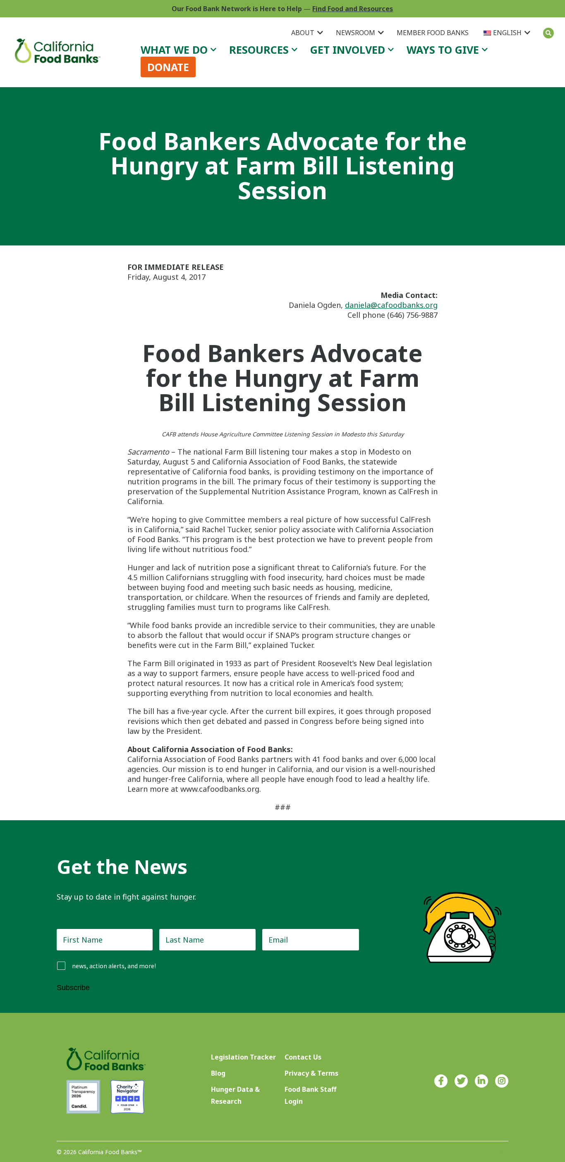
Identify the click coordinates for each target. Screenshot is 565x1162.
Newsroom (355, 32)
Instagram (501, 1081)
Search (548, 33)
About (302, 32)
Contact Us (303, 1057)
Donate (168, 67)
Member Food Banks (433, 32)
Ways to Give (443, 50)
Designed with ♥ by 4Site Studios (462, 1152)
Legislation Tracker (243, 1057)
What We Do (174, 50)
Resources (259, 50)
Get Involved (347, 50)
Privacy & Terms (311, 1073)
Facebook (441, 1081)
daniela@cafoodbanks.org (391, 305)
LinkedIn (481, 1081)
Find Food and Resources (352, 8)
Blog (218, 1073)
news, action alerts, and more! (114, 966)
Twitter (461, 1081)
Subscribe (73, 987)
